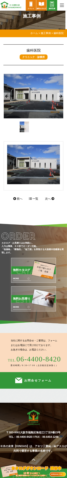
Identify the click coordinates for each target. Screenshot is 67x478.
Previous (5, 96)
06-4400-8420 (38, 359)
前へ (19, 198)
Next (59, 96)
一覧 (35, 198)
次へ (48, 198)
